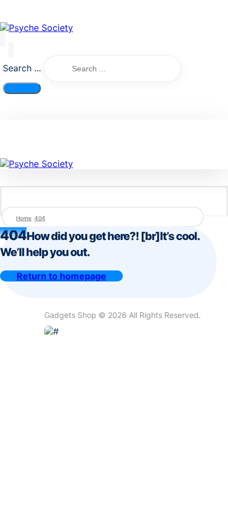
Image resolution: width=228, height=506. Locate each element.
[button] (3, 38)
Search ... (22, 68)
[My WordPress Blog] (36, 27)
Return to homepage (61, 275)
